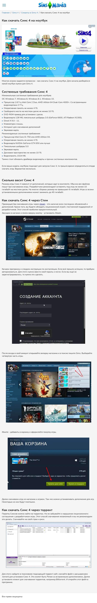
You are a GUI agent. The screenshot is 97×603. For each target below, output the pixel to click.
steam (42, 204)
